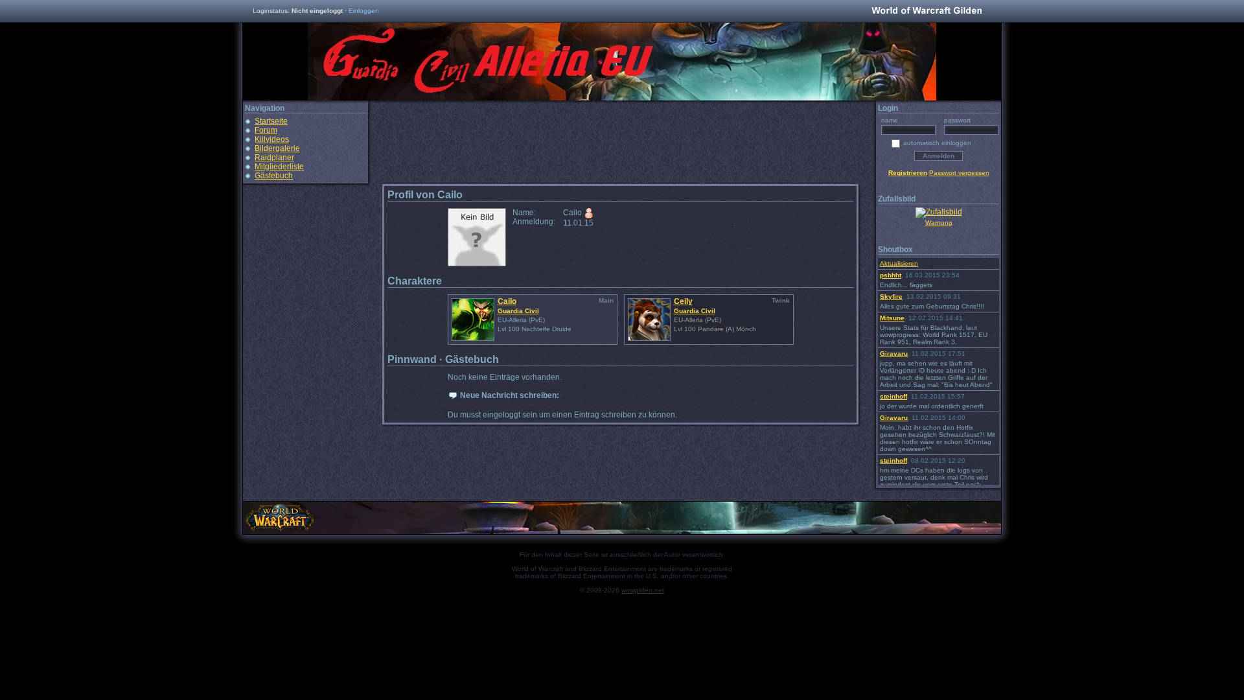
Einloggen (364, 10)
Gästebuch (274, 175)
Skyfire (891, 296)
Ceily (683, 301)
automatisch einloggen (937, 142)
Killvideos (272, 139)
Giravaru (894, 353)
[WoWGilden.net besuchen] (926, 11)
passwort (957, 120)
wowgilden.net (642, 590)
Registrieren (907, 172)
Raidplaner (274, 157)
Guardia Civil (518, 310)
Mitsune (892, 317)
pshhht (890, 275)
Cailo (507, 301)
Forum (266, 130)
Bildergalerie (277, 148)
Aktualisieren (899, 263)
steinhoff (893, 396)
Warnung (938, 222)
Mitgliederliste (279, 166)
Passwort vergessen (959, 172)
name (889, 120)
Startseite (271, 121)
